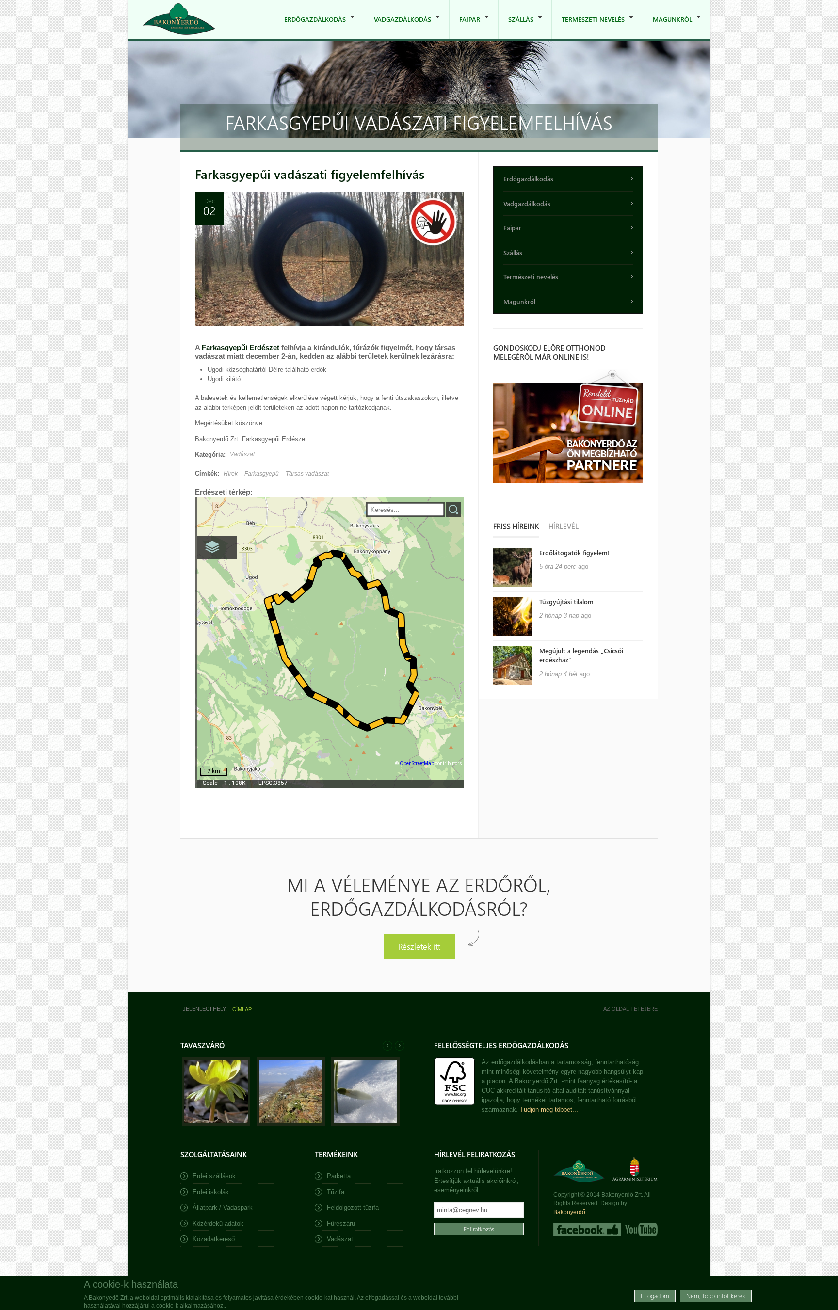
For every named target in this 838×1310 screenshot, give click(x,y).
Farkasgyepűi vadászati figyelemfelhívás (309, 173)
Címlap (242, 1009)
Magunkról (667, 27)
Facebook (587, 1229)
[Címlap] (179, 19)
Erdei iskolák (211, 1192)
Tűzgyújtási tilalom (566, 601)
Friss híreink (516, 526)
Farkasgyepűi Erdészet (240, 347)
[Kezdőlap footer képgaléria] (216, 1123)
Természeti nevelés (588, 27)
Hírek (231, 473)
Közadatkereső (214, 1239)
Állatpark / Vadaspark (223, 1207)
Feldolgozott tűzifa (353, 1207)
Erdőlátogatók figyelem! (574, 552)
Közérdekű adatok (218, 1223)
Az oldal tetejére (630, 1009)
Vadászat (242, 454)
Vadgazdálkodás (397, 27)
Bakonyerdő (569, 1212)
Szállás (516, 27)
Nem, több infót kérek (715, 1295)
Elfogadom (655, 1295)
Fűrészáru (341, 1223)
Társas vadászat (307, 473)
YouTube (640, 1229)
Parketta (339, 1176)
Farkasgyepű (261, 473)
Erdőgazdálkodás (310, 27)
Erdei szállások (214, 1176)
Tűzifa (335, 1192)
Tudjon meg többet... (549, 1109)
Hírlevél (563, 526)
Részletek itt (419, 946)
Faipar (465, 27)
